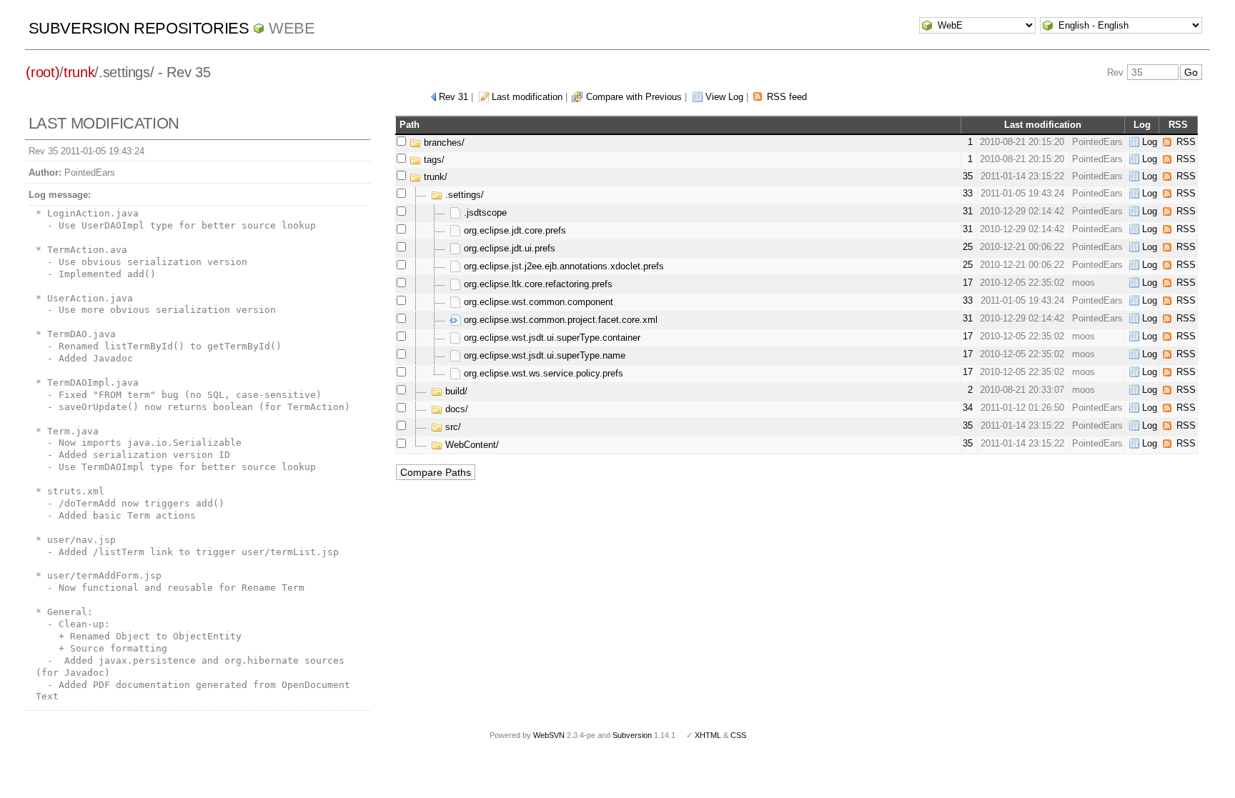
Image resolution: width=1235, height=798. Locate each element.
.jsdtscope (484, 212)
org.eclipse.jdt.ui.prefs (508, 248)
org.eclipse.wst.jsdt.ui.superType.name (543, 355)
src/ (451, 427)
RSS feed (787, 96)
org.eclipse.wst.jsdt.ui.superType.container (550, 337)
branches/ (443, 142)
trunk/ (434, 176)
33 (968, 193)
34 (968, 407)
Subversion (632, 735)
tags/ (433, 159)
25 (968, 246)
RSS (1186, 141)
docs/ (455, 409)
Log (1149, 141)
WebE (291, 28)
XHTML (708, 735)
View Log (724, 96)
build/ (454, 391)
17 (968, 282)
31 (968, 211)
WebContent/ (470, 444)
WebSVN (549, 735)
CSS (738, 735)
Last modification (527, 96)
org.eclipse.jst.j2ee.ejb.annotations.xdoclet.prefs (562, 266)
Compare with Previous (634, 96)
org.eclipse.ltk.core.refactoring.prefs (536, 284)
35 (968, 176)
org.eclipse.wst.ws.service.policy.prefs (542, 373)
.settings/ (463, 194)
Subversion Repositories (139, 28)
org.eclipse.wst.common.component (537, 301)
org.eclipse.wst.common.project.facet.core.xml (559, 319)
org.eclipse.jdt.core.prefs (513, 230)
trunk (79, 72)
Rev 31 (453, 96)
